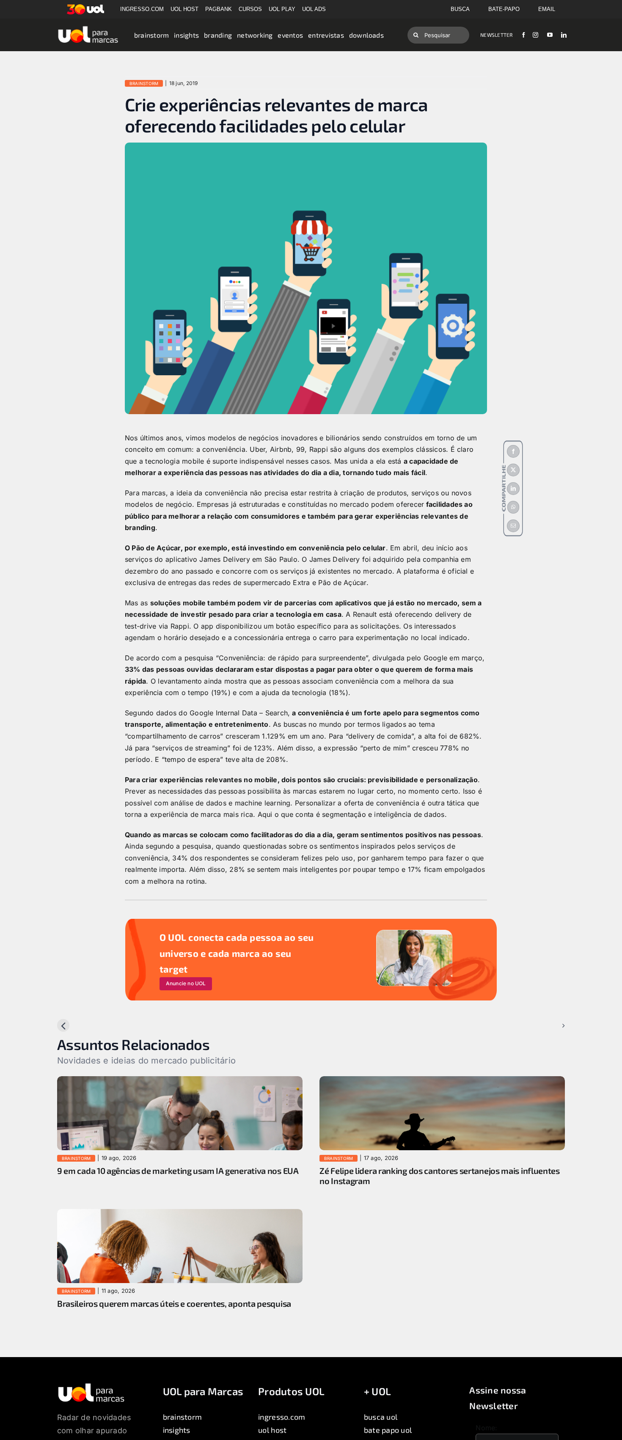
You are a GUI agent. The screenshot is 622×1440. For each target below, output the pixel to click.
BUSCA (460, 9)
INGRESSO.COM (142, 9)
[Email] (513, 526)
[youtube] (550, 35)
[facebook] (523, 35)
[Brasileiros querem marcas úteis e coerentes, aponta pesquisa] (180, 1214)
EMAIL (546, 9)
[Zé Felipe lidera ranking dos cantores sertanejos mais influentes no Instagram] (442, 1081)
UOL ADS (314, 9)
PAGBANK (218, 9)
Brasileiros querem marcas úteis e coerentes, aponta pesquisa (174, 1303)
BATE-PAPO (504, 9)
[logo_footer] (91, 1386)
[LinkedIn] (513, 488)
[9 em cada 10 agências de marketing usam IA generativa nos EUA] (180, 1081)
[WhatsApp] (513, 507)
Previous (78, 1025)
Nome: (486, 1428)
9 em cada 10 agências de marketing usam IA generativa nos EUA (178, 1170)
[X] (513, 470)
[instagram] (535, 35)
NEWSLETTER (496, 35)
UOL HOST (184, 9)
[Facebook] (513, 451)
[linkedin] (564, 35)
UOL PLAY (282, 9)
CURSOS (250, 9)
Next (550, 1025)
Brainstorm (143, 83)
